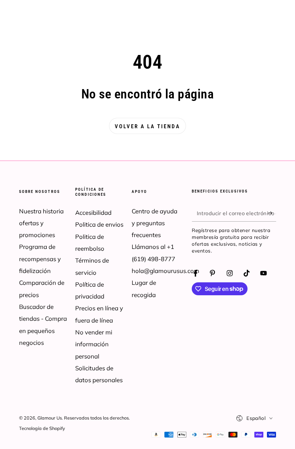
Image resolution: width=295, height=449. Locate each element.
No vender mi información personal (93, 344)
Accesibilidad (93, 212)
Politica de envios (99, 224)
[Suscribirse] (271, 212)
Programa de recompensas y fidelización (40, 258)
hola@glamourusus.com (165, 270)
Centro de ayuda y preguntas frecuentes (154, 223)
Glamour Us (49, 418)
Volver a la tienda (147, 126)
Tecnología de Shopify (42, 428)
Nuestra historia (41, 211)
